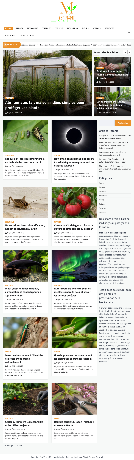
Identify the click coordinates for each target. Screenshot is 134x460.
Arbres (19, 28)
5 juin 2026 (110, 82)
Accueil (8, 28)
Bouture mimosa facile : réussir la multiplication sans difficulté (112, 74)
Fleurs (85, 28)
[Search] (129, 32)
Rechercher (123, 123)
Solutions (10, 35)
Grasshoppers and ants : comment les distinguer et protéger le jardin (73, 357)
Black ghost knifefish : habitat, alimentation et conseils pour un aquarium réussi (23, 291)
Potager (97, 28)
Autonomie (32, 28)
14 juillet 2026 (111, 112)
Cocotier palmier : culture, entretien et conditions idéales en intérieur (110, 104)
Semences (109, 28)
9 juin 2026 (19, 112)
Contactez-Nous (26, 35)
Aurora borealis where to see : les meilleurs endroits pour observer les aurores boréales (72, 291)
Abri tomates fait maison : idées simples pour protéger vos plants (45, 105)
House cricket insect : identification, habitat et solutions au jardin (35, 44)
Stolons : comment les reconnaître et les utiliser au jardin (24, 423)
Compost (46, 28)
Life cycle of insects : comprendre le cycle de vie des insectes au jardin (24, 160)
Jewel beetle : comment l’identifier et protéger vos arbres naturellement (24, 358)
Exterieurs (72, 28)
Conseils (59, 28)
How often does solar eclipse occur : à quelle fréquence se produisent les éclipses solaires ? (74, 162)
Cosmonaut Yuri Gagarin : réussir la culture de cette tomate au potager (90, 44)
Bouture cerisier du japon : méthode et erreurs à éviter (74, 423)
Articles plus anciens (13, 445)
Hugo (9, 112)
